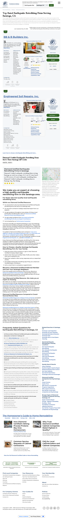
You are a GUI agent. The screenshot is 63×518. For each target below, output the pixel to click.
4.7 (32, 65)
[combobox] (29, 5)
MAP (50, 66)
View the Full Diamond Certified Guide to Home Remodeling (21, 455)
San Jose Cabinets (47, 371)
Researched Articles (36, 73)
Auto (23, 495)
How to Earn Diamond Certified (11, 495)
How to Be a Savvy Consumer (29, 478)
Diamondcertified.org (6, 9)
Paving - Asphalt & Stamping (50, 401)
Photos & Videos (35, 72)
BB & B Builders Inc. (27, 237)
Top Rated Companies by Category (11, 475)
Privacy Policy (45, 495)
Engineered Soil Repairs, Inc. (11, 237)
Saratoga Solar (46, 335)
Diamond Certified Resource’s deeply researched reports (19, 307)
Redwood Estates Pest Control (50, 369)
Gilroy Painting (46, 366)
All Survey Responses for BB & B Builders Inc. (15, 343)
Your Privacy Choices (35, 516)
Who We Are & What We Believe (50, 484)
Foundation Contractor (48, 404)
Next (20, 146)
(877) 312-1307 (32, 509)
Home (23, 493)
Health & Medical (26, 497)
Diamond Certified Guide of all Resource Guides (16, 284)
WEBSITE (54, 66)
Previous (4, 146)
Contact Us (45, 486)
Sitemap (5, 480)
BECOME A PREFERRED (11, 463)
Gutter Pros (45, 384)
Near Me (5, 478)
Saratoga (13, 9)
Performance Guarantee (23, 221)
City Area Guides (26, 502)
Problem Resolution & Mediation (30, 480)
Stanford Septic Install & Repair (51, 368)
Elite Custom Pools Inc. (48, 388)
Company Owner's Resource (10, 493)
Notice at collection (23, 516)
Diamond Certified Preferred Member (13, 272)
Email (53, 60)
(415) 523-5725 (52, 56)
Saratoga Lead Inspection (49, 330)
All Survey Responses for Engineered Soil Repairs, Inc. (18, 354)
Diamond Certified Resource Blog (30, 475)
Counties (5, 482)
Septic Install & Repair (48, 399)
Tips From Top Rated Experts (29, 476)
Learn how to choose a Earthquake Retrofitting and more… (19, 153)
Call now (52, 115)
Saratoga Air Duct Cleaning (49, 332)
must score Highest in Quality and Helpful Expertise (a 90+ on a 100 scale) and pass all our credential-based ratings (21, 233)
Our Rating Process (7, 476)
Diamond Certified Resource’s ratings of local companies (19, 297)
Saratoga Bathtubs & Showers (50, 334)
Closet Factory (46, 382)
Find (51, 5)
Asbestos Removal (47, 406)
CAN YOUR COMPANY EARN (51, 463)
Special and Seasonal (27, 500)
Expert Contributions (27, 68)
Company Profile (35, 70)
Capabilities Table (35, 75)
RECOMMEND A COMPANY (31, 464)
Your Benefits (45, 475)
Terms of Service (46, 493)
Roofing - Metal (46, 403)
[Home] (5, 4)
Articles (24, 482)
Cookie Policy (45, 497)
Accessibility (46, 498)
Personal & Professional (28, 498)
